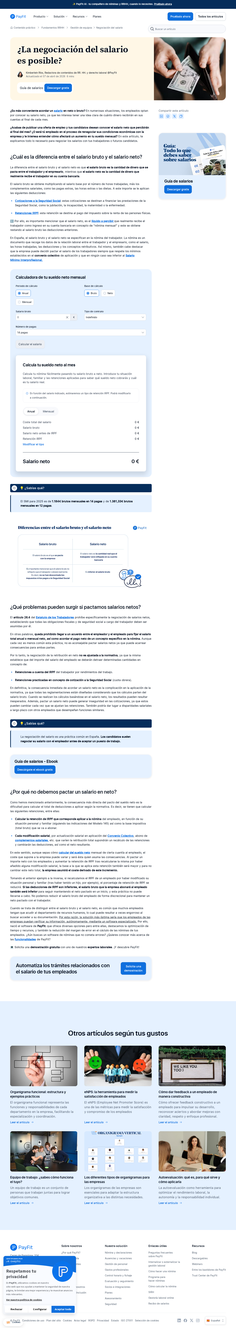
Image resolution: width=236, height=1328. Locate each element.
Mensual (27, 302)
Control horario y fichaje (118, 1275)
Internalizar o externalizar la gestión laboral (164, 1263)
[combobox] (187, 29)
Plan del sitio (53, 1320)
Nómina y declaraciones (118, 1252)
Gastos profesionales (117, 1269)
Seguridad (111, 1304)
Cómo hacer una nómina (162, 1271)
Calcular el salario (30, 344)
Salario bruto (23, 311)
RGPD (91, 1320)
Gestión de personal (116, 1264)
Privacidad (103, 1320)
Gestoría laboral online (161, 1297)
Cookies (67, 1320)
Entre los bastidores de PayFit (209, 1269)
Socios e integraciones (117, 1287)
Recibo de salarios (158, 1303)
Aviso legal (80, 1320)
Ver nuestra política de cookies (24, 1299)
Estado (115, 1320)
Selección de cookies (147, 1320)
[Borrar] (67, 317)
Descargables (200, 1258)
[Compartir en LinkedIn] (161, 116)
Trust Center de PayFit (204, 1275)
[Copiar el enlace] (181, 116)
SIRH (151, 1292)
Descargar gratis (58, 88)
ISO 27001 (127, 1320)
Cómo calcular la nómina (162, 1286)
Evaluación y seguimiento (119, 1281)
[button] (13, 1322)
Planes (108, 1292)
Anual (25, 293)
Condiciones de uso (33, 1320)
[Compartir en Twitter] (174, 116)
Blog (194, 1252)
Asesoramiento (113, 1298)
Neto (110, 293)
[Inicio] (18, 16)
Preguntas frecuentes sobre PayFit (160, 1254)
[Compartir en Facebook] (168, 116)
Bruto (94, 293)
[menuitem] (42, 16)
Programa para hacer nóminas (156, 1278)
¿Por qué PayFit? (70, 1252)
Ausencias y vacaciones (118, 1258)
